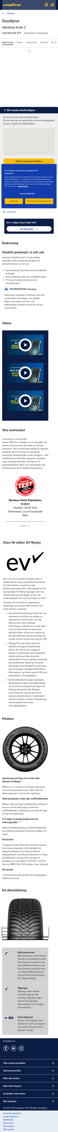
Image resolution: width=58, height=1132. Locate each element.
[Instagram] (21, 1048)
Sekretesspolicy (23, 186)
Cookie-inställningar (27, 193)
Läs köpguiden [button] (27, 229)
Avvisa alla (14, 201)
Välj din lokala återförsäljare (29, 161)
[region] (29, 186)
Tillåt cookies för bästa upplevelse (39, 201)
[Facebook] (6, 1048)
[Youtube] (13, 1048)
